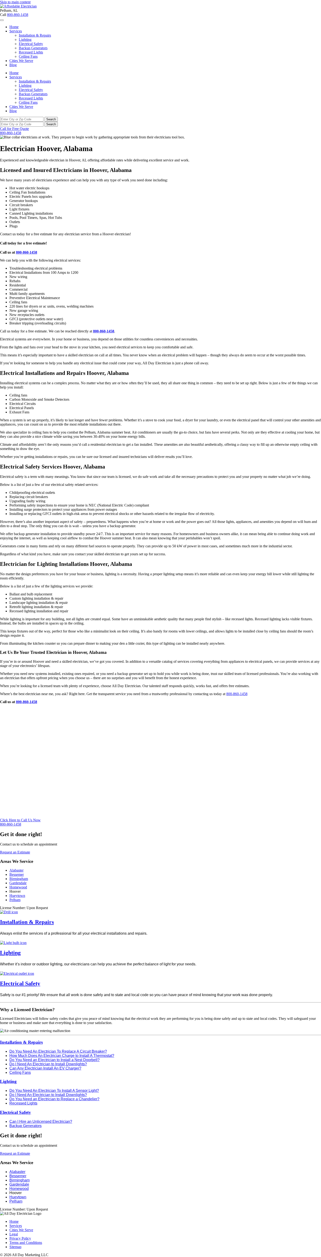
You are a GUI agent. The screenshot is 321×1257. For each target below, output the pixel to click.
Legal (13, 1234)
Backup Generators (33, 48)
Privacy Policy (20, 1238)
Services (15, 31)
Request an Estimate (15, 852)
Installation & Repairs (35, 35)
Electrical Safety (31, 44)
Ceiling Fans (28, 56)
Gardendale (18, 883)
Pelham (14, 900)
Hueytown (17, 896)
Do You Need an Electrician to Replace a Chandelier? (54, 1099)
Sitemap (15, 1247)
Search (51, 119)
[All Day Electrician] (18, 6)
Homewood (18, 887)
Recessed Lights (31, 52)
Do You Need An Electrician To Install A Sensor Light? (54, 1091)
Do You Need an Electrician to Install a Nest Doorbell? (54, 1060)
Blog (13, 65)
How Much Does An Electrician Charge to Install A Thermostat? (61, 1056)
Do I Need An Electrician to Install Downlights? (48, 1064)
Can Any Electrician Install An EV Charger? (45, 1068)
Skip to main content (15, 2)
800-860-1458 (17, 15)
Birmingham (18, 879)
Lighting (25, 40)
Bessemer (16, 874)
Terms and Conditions (25, 1243)
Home (14, 27)
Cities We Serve (21, 61)
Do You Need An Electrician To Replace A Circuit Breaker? (58, 1051)
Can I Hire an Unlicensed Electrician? (40, 1122)
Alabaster (16, 870)
